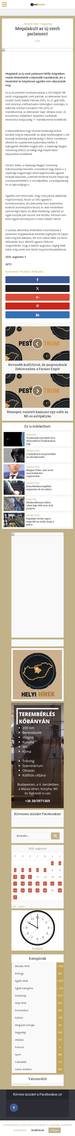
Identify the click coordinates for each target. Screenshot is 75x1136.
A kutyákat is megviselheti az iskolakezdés (41, 455)
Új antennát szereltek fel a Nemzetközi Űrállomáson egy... (40, 440)
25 (22, 890)
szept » (22, 906)
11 (22, 877)
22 (52, 883)
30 (59, 890)
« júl (13, 906)
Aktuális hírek (31, 23)
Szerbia (26, 271)
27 (37, 890)
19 (30, 883)
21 (45, 883)
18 (22, 883)
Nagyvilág (46, 23)
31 (15, 897)
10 (15, 877)
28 (45, 890)
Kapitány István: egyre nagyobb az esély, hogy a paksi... (40, 521)
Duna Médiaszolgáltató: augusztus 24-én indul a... (39, 488)
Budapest (37, 948)
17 (15, 883)
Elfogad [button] (55, 1130)
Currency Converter (20, 1084)
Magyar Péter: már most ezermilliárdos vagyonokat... (39, 473)
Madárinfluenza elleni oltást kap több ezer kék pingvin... (39, 505)
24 (15, 890)
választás (38, 271)
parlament (12, 271)
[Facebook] (14, 1108)
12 (30, 877)
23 (59, 883)
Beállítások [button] (37, 1130)
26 (30, 890)
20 (37, 883)
